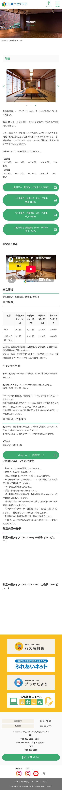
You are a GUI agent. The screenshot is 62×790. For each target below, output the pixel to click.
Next (58, 86)
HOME (3, 40)
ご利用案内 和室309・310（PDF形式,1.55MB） (31, 215)
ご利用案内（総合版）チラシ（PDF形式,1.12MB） (31, 229)
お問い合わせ (34, 757)
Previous (4, 86)
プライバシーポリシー (24, 782)
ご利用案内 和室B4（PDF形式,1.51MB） (31, 187)
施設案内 (13, 40)
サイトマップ (42, 782)
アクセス (49, 6)
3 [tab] (35, 105)
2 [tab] (31, 105)
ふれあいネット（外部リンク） (31, 455)
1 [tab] (26, 105)
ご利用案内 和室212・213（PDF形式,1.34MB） (31, 200)
